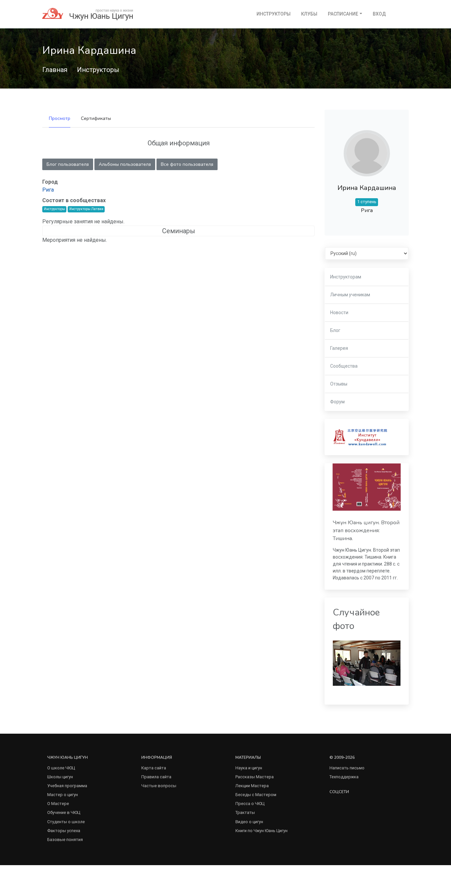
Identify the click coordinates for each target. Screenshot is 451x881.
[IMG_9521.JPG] (366, 663)
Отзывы (338, 383)
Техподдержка (344, 776)
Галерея (339, 348)
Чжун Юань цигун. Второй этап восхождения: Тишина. (366, 530)
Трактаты (245, 812)
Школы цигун (60, 776)
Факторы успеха (63, 830)
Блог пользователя (68, 164)
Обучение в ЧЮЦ (63, 812)
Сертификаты (96, 118)
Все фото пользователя (187, 164)
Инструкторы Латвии (86, 209)
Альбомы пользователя (125, 164)
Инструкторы (274, 14)
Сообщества (344, 366)
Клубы (309, 14)
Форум (337, 401)
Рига (48, 190)
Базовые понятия (65, 839)
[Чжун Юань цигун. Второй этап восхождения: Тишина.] (366, 486)
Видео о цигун (249, 821)
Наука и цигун (248, 767)
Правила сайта (156, 776)
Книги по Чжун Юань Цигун (261, 830)
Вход (379, 14)
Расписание (343, 14)
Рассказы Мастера (254, 776)
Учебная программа (67, 785)
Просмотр (59, 118)
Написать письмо (347, 767)
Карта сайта (153, 767)
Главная (54, 70)
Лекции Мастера (252, 785)
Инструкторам (345, 276)
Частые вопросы (158, 785)
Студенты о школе (66, 821)
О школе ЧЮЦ (61, 767)
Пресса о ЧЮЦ (249, 803)
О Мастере (58, 803)
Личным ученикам (350, 294)
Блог (335, 330)
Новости (339, 312)
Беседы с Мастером (255, 794)
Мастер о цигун (62, 794)
